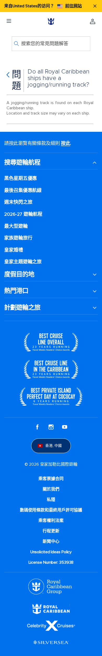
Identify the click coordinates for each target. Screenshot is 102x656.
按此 (65, 143)
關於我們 (51, 489)
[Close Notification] (95, 6)
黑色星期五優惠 (20, 178)
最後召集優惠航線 (23, 190)
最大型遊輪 (16, 226)
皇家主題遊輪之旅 (23, 262)
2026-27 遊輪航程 (23, 214)
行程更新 (51, 531)
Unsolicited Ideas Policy (51, 552)
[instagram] (51, 427)
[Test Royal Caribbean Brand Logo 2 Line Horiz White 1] (51, 608)
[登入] (92, 21)
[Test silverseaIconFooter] (51, 641)
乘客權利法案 (50, 520)
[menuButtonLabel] (9, 21)
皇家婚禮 (13, 250)
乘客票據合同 (50, 478)
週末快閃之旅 (18, 202)
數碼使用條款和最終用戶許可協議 (51, 510)
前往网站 (73, 6)
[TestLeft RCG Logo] (50, 586)
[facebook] (37, 427)
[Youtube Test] (64, 427)
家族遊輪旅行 (18, 238)
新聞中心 (51, 541)
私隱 (51, 499)
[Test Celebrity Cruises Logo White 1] (51, 625)
